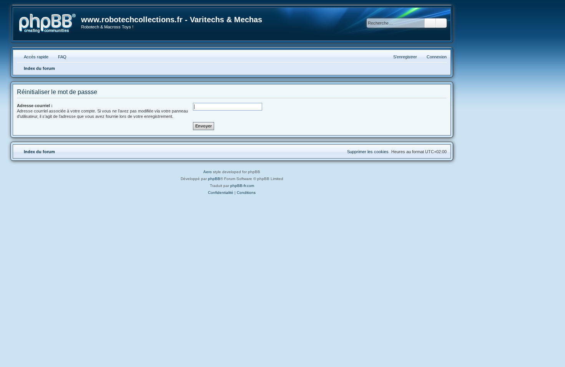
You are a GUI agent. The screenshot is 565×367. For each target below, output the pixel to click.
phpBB (214, 179)
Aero (207, 172)
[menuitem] (58, 56)
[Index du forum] (47, 23)
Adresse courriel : (35, 105)
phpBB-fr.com (242, 186)
